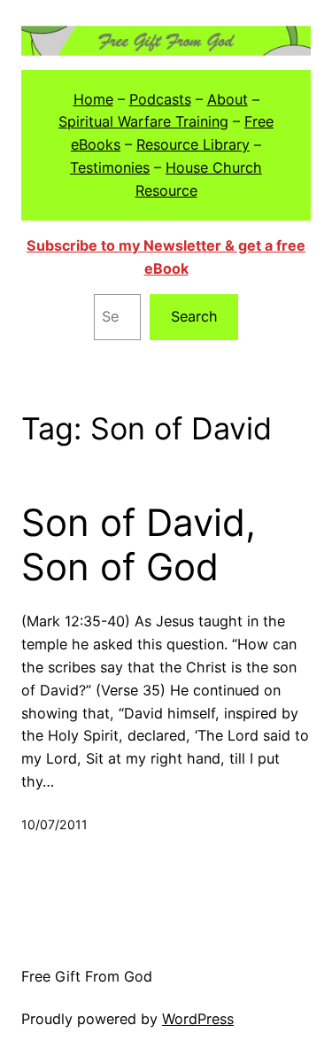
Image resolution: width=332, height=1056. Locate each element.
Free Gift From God (86, 976)
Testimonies (110, 167)
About (227, 99)
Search (194, 316)
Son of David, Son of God (138, 545)
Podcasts (160, 99)
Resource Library (193, 144)
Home (93, 99)
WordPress (198, 1019)
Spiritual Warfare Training (143, 121)
